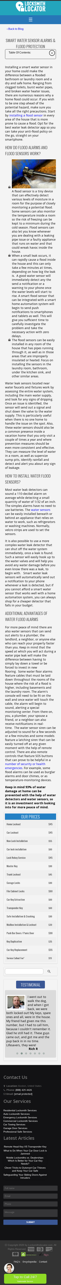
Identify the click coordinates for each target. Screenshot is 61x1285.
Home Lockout (14, 824)
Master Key (12, 866)
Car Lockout (12, 832)
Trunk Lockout (14, 874)
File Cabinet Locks (15, 891)
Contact (43, 1261)
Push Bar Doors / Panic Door (20, 933)
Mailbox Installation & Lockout (21, 924)
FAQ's (17, 1261)
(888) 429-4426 (23, 1089)
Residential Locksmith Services (20, 1110)
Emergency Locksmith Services (20, 1117)
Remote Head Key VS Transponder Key (25, 1146)
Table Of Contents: (20, 52)
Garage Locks (13, 883)
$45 (50, 824)
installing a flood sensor (26, 115)
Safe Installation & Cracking (21, 916)
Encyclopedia (29, 1261)
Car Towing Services (14, 1124)
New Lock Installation (17, 841)
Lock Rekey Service (16, 857)
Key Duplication (14, 941)
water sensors (40, 510)
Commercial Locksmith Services (20, 1121)
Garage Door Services (15, 1128)
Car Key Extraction (16, 899)
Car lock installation (16, 849)
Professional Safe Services (17, 1131)
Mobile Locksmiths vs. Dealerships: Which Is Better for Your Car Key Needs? (25, 1160)
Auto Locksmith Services (16, 1114)
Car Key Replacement (17, 950)
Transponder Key (15, 908)
